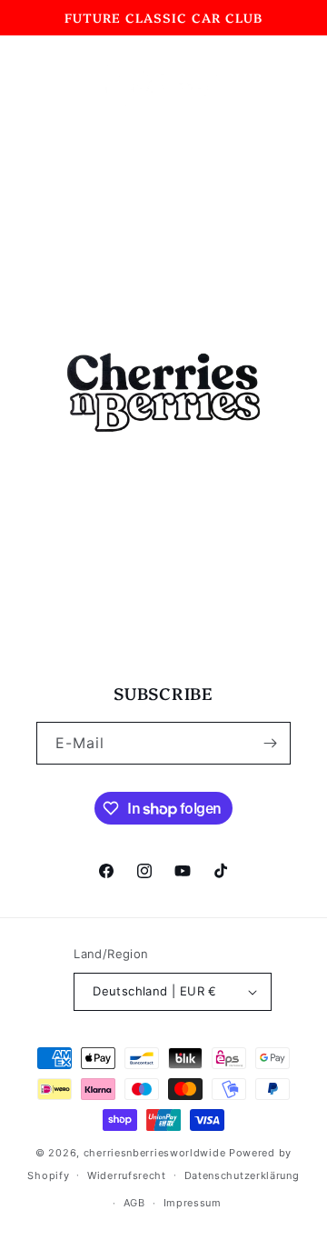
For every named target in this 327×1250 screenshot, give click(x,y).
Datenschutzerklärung (242, 1175)
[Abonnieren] (270, 743)
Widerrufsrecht (126, 1175)
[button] (36, 83)
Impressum (193, 1202)
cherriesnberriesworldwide (155, 1152)
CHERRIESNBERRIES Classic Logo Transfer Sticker (158, 569)
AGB (134, 1202)
